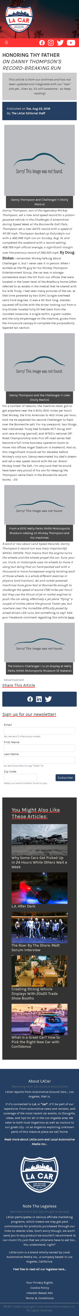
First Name (11, 742)
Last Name (11, 754)
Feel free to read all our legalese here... (39, 1269)
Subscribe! (65, 777)
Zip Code (10, 771)
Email (8, 725)
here (71, 617)
